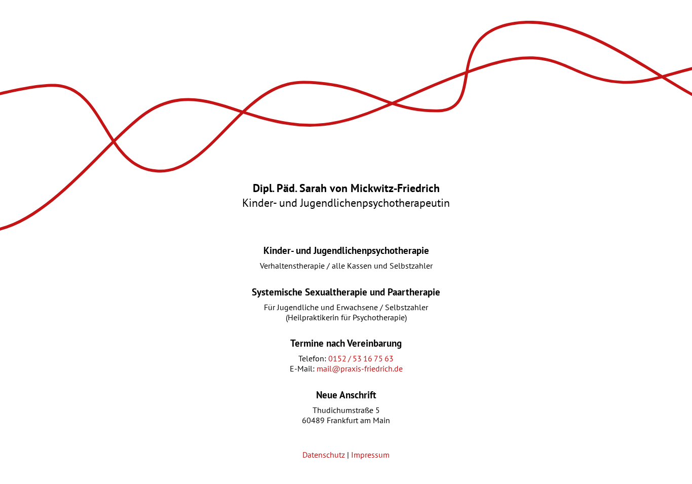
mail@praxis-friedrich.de (360, 368)
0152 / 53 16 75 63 (361, 358)
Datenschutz (323, 455)
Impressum (370, 455)
